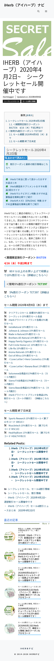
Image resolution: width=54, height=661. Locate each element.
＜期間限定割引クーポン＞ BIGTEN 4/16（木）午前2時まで (26, 126)
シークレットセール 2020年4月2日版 (25, 120)
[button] (38, 11)
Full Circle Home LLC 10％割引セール (28, 345)
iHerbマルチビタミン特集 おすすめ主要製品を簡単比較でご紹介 (26, 195)
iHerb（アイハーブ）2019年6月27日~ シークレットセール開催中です (29, 451)
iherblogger (8, 96)
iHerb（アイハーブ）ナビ (24, 4)
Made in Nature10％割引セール (24, 334)
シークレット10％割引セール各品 (25, 316)
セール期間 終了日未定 (22, 141)
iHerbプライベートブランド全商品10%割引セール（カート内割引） (26, 396)
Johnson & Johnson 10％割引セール (27, 330)
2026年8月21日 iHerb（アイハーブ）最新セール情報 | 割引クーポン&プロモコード (29, 593)
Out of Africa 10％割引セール (23, 355)
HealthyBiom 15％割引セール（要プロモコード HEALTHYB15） (27, 434)
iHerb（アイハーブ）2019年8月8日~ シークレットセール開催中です (30, 478)
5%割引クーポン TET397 (24, 292)
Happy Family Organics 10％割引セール (28, 341)
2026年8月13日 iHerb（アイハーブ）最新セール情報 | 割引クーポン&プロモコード (29, 629)
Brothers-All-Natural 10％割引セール (27, 337)
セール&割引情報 (29, 101)
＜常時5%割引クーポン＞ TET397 (25, 131)
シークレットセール (11, 101)
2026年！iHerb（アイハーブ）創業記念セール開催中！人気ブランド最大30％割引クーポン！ (29, 539)
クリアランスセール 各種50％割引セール (29, 312)
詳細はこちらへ (37, 275)
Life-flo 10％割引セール (20, 348)
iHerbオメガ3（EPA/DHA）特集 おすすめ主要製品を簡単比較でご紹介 (26, 202)
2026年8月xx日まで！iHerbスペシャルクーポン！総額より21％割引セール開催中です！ (29, 557)
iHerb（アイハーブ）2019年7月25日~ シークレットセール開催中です (29, 462)
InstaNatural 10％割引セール (23, 327)
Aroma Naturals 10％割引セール (25, 352)
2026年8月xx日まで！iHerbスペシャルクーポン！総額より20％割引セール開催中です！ (29, 576)
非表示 (29, 115)
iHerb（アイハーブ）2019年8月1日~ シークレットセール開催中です (30, 471)
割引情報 (36, 493)
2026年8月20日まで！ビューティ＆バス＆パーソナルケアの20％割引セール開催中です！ (29, 612)
